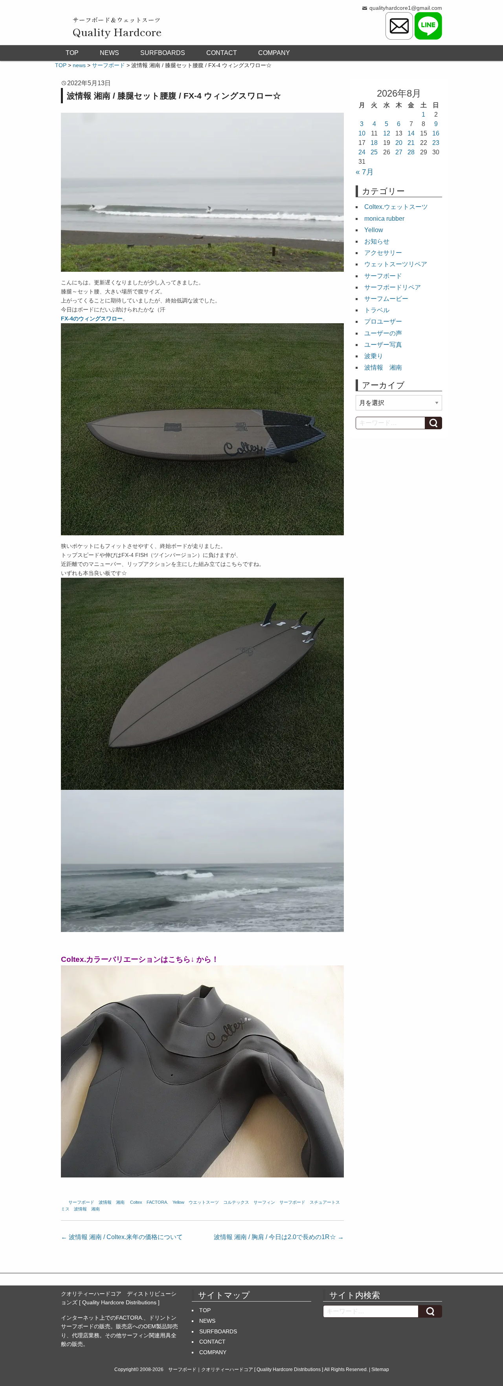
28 (411, 152)
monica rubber (384, 218)
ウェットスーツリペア (395, 264)
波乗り (373, 356)
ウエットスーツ (204, 1202)
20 (398, 142)
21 (411, 142)
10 (361, 133)
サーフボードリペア (392, 287)
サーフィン (264, 1202)
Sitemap (380, 1369)
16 (435, 133)
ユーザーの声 (383, 333)
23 (435, 142)
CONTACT (221, 52)
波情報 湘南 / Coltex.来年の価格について (122, 1237)
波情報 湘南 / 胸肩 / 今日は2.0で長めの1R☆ (279, 1237)
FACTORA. (157, 1202)
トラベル (376, 310)
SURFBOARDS (162, 52)
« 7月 (365, 172)
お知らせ (376, 241)
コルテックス (236, 1202)
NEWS (109, 52)
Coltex (136, 1202)
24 (361, 152)
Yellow (178, 1202)
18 (374, 142)
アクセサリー (383, 252)
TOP (72, 52)
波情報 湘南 (112, 1202)
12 (386, 133)
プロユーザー (383, 321)
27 (398, 152)
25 (374, 152)
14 (411, 133)
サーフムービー (386, 298)
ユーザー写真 (383, 344)
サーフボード (81, 1202)
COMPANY (274, 52)
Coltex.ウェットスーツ (396, 206)
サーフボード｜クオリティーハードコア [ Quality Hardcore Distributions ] (245, 1369)
